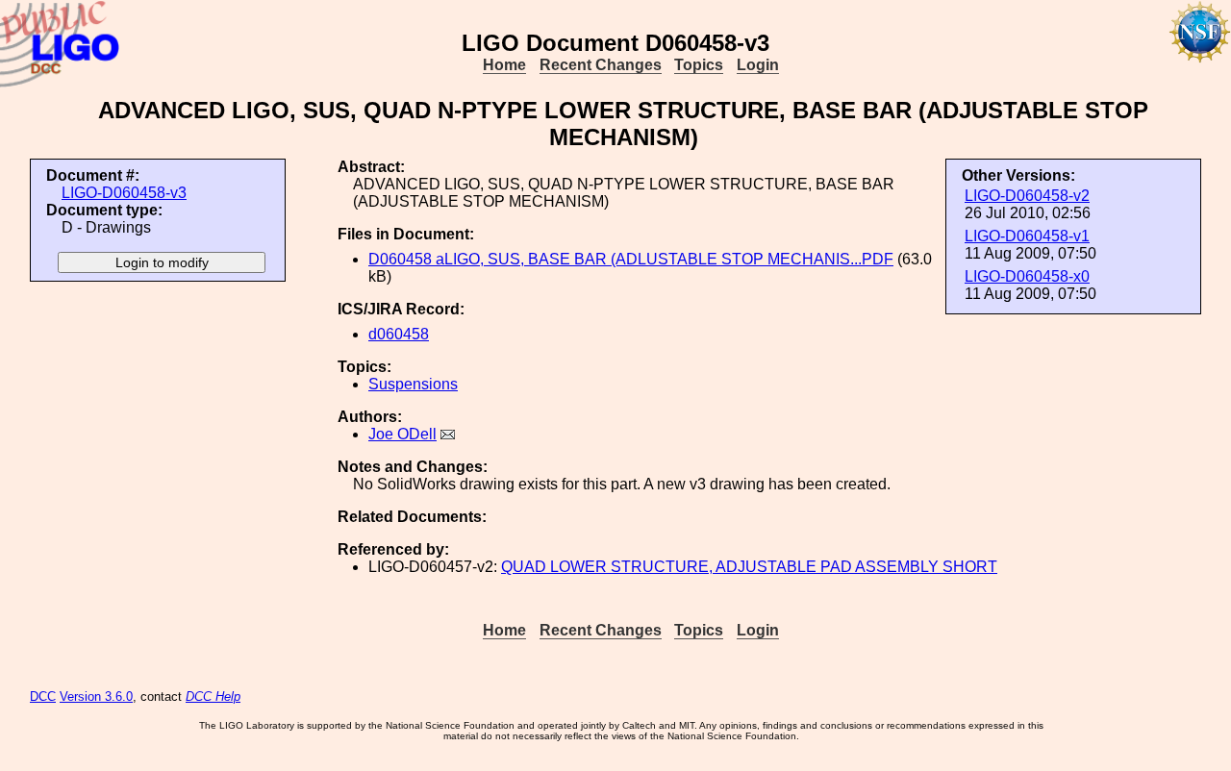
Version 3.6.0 (96, 696)
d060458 (398, 334)
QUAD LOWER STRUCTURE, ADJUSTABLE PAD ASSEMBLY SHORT (749, 567)
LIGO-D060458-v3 (124, 193)
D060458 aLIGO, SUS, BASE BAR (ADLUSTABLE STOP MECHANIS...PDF (630, 259)
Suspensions (413, 384)
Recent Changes (601, 65)
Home (504, 65)
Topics (698, 65)
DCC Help (213, 696)
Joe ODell (402, 434)
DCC (43, 696)
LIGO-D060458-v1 (1027, 236)
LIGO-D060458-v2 (1027, 195)
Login (758, 65)
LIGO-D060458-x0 (1027, 276)
